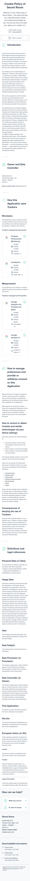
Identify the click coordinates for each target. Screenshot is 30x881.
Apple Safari (9, 477)
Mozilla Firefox (9, 475)
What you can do (15, 801)
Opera (7, 485)
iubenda (4, 867)
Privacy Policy (9, 847)
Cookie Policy (9, 853)
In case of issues (15, 807)
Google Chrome (10, 473)
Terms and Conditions (11, 858)
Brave (7, 483)
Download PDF (17, 32)
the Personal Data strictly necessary (14, 867)
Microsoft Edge (9, 481)
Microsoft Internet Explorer (13, 479)
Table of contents (17, 38)
